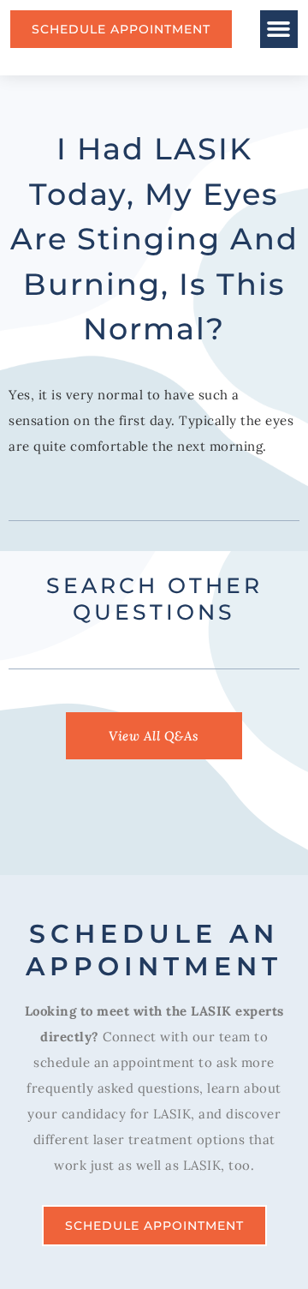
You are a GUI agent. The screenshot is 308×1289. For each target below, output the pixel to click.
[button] (278, 29)
